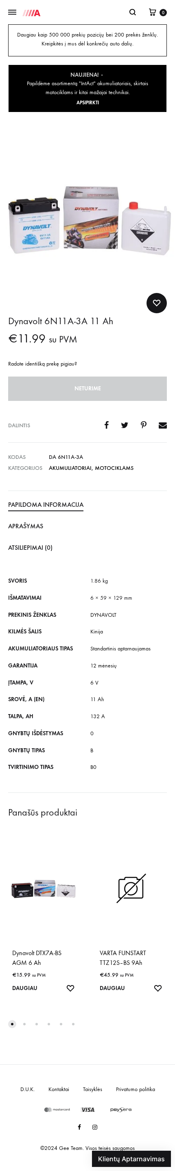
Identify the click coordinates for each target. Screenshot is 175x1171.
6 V (94, 682)
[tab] (87, 505)
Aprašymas (25, 526)
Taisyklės (92, 1089)
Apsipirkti (88, 102)
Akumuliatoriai (70, 468)
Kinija (96, 631)
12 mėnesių (103, 665)
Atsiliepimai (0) (30, 547)
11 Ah (97, 699)
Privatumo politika (135, 1089)
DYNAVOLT (103, 614)
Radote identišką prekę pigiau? (42, 363)
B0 (93, 767)
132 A (97, 716)
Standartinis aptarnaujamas (120, 648)
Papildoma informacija (45, 504)
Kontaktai (58, 1089)
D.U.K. (27, 1089)
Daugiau (24, 988)
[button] (12, 1024)
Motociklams (114, 468)
